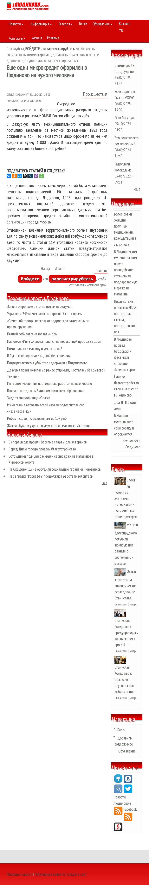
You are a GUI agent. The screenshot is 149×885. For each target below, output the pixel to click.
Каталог (125, 23)
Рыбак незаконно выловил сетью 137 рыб (37, 418)
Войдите (30, 278)
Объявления (100, 24)
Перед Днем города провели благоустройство (42, 449)
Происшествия (95, 94)
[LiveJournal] (30, 176)
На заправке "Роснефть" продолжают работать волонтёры (51, 476)
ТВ (121, 30)
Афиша (37, 38)
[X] (25, 176)
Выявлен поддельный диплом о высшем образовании (45, 390)
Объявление (127, 751)
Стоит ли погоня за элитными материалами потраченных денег (124, 498)
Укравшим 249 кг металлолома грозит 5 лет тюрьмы (44, 313)
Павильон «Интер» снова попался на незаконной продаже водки (54, 341)
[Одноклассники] (14, 176)
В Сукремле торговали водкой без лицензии (39, 355)
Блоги (83, 23)
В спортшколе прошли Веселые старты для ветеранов (48, 442)
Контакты (15, 39)
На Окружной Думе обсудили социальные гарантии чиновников (55, 469)
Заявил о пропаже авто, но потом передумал (39, 306)
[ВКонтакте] (9, 176)
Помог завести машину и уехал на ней (34, 348)
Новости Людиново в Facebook (125, 803)
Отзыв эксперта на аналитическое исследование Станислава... (125, 585)
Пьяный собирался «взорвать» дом (32, 334)
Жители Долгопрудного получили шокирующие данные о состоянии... (126, 541)
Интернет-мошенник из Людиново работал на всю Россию (49, 383)
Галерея (63, 24)
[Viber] (36, 176)
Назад (45, 268)
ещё (137, 189)
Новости (14, 24)
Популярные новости (50, 874)
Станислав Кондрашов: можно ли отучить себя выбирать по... (124, 679)
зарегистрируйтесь (72, 278)
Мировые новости (19, 874)
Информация (39, 24)
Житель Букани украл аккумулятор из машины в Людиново (49, 425)
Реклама (53, 38)
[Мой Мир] (19, 176)
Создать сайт (77, 874)
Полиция (101, 270)
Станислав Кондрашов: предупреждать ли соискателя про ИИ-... (126, 632)
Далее (59, 268)
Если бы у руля (124, 117)
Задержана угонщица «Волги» (28, 397)
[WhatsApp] (41, 176)
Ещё (104, 483)
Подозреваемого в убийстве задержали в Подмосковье (47, 362)
